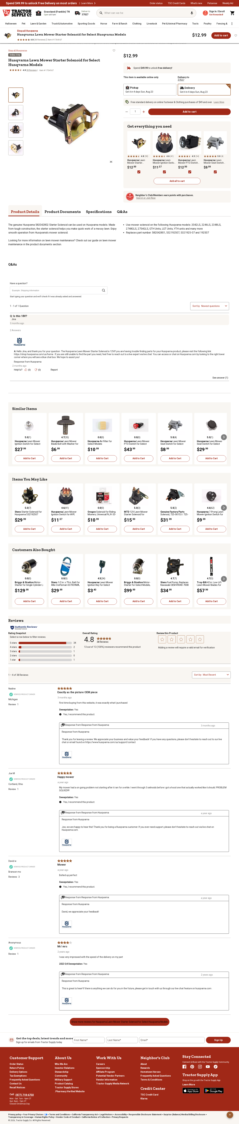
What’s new (196, 3)
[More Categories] (231, 24)
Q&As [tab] (122, 211)
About (143, 1064)
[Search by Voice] (192, 13)
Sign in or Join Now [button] (146, 198)
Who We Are (61, 1064)
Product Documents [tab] (63, 211)
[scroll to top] (230, 1115)
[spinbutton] (135, 112)
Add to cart (221, 35)
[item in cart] (232, 13)
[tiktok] (216, 1067)
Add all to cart (177, 181)
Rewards (145, 1068)
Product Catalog (64, 1083)
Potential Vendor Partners (110, 1075)
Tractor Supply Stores (67, 1087)
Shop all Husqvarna (27, 30)
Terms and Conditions (59, 1115)
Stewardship (61, 1072)
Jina (14, 319)
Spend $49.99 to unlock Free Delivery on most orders (41, 3)
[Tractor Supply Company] (17, 13)
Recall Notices (17, 1087)
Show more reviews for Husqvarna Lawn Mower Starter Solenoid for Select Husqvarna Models (119, 1022)
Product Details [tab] (25, 211)
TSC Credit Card (149, 1094)
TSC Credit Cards (176, 3)
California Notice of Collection (96, 1117)
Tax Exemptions (18, 1075)
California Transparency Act (85, 1115)
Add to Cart (29, 458)
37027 (181, 80)
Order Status (16, 1064)
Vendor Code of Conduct (68, 1117)
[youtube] (208, 1067)
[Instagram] (200, 1067)
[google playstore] (214, 1091)
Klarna (143, 1098)
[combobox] (212, 306)
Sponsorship (103, 1068)
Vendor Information (106, 1079)
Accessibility (121, 1115)
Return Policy (17, 1068)
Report (54, 369)
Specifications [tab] (99, 211)
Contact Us (16, 1083)
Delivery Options (18, 1072)
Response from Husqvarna (27, 361)
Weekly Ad (227, 3)
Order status (156, 3)
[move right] (224, 437)
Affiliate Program (105, 1072)
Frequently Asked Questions (25, 1079)
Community (61, 1075)
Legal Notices (106, 1115)
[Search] (101, 13)
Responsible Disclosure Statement (145, 1115)
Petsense (212, 3)
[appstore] (191, 1091)
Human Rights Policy (44, 1117)
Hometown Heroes (150, 1072)
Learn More (87, 3)
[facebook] (184, 1067)
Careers (100, 1064)
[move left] (15, 437)
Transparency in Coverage (20, 1117)
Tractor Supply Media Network (112, 1083)
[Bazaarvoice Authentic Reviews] (24, 627)
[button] (95, 3)
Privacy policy (14, 1115)
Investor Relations (64, 1068)
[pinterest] (192, 1067)
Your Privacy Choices (33, 1115)
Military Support (63, 1079)
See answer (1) (220, 377)
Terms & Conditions (151, 1079)
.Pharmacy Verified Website (70, 1091)
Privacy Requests (120, 1117)
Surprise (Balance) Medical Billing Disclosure (184, 1115)
